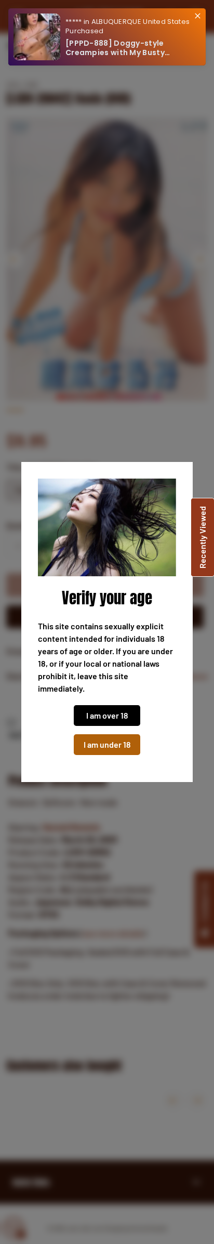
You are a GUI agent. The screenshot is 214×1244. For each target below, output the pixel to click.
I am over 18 (107, 715)
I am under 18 (107, 744)
